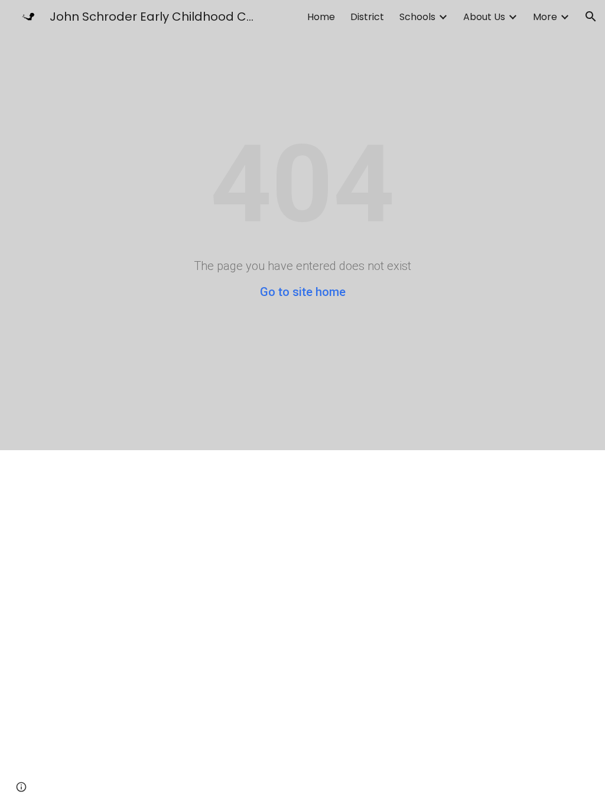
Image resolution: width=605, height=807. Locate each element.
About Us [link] (484, 17)
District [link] (367, 17)
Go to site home (303, 292)
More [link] (545, 17)
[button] (591, 16)
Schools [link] (417, 17)
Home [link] (321, 17)
